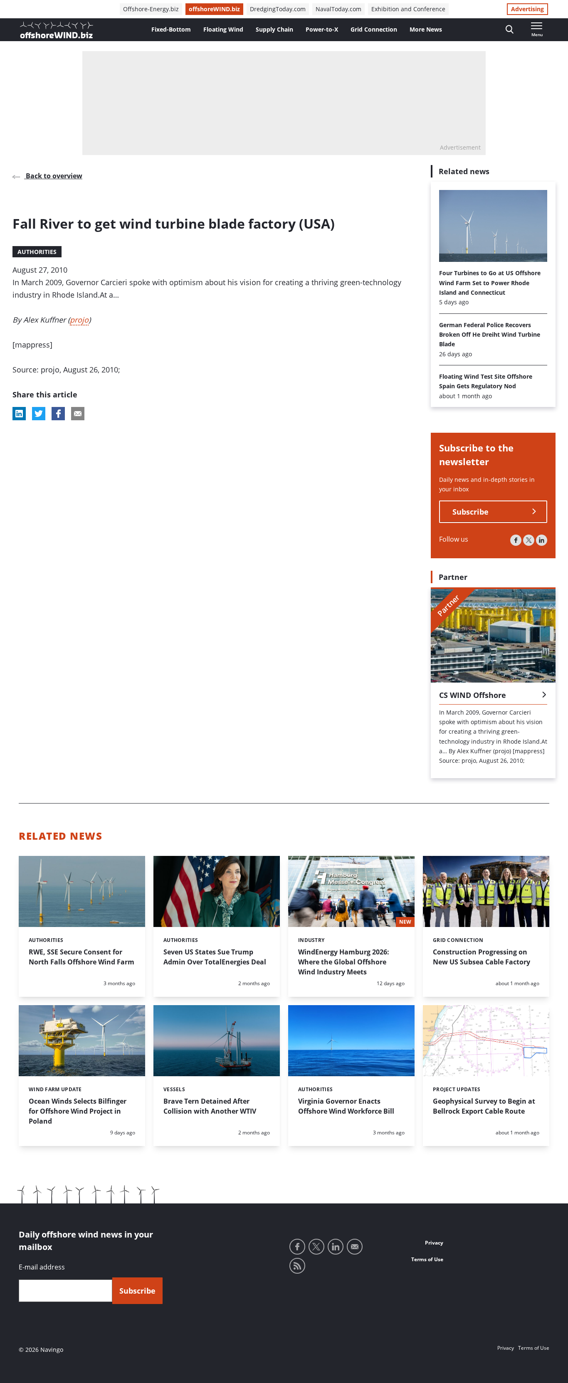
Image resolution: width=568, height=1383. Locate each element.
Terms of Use (427, 1259)
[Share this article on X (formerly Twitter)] (38, 413)
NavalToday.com (338, 9)
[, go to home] (56, 30)
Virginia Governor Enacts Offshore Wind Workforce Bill (346, 1106)
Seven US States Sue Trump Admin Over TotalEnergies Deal (214, 956)
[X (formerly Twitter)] (528, 540)
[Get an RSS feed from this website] (297, 1266)
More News (426, 29)
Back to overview (53, 175)
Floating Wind (223, 29)
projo (79, 320)
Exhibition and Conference (408, 9)
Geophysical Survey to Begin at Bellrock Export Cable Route (484, 1106)
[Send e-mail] (355, 1247)
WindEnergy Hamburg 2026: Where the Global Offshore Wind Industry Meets (343, 961)
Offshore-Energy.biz (151, 9)
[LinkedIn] (541, 540)
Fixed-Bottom (171, 29)
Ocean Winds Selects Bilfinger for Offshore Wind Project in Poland (77, 1111)
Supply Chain (274, 29)
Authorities (37, 252)
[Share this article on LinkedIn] (19, 413)
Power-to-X (322, 29)
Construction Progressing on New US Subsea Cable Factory (481, 956)
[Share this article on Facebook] (58, 413)
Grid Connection (374, 29)
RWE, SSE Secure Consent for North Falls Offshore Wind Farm (81, 956)
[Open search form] (509, 29)
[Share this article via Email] (77, 413)
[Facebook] (515, 540)
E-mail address (42, 1267)
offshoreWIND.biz (214, 9)
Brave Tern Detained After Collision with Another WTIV (209, 1106)
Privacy (434, 1242)
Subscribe (470, 512)
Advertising (527, 9)
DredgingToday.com (278, 9)
